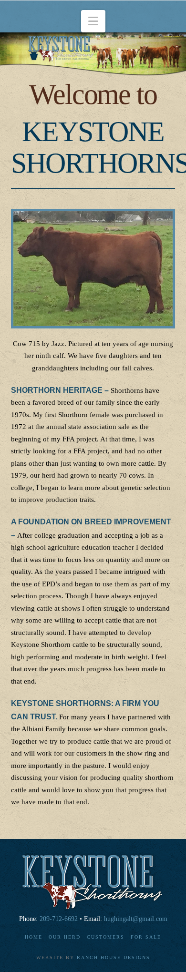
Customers (105, 937)
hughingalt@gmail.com (135, 918)
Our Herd (65, 937)
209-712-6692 (59, 918)
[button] (93, 21)
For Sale (146, 937)
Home (33, 937)
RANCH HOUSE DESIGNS (113, 957)
